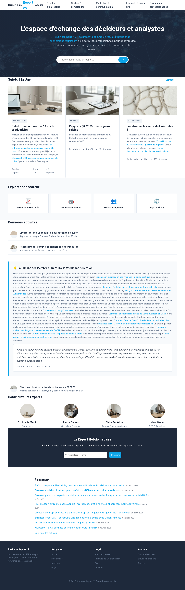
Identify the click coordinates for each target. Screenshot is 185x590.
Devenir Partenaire (147, 558)
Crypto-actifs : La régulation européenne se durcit (49, 232)
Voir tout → (171, 80)
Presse (141, 563)
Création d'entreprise (53, 5)
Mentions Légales (103, 554)
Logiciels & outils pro (135, 5)
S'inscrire (115, 455)
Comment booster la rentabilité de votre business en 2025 (137, 313)
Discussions (57, 558)
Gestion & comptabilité (78, 5)
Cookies (99, 567)
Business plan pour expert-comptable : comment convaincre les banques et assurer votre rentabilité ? (91, 495)
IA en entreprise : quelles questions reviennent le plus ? (33, 148)
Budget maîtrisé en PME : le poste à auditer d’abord (57, 333)
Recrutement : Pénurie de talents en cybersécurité (49, 246)
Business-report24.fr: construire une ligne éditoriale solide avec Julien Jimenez (78, 517)
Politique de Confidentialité (108, 558)
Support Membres (146, 554)
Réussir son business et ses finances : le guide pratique (123, 277)
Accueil (39, 4)
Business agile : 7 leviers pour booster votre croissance (125, 323)
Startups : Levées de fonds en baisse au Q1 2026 (47, 387)
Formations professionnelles (159, 5)
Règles (54, 567)
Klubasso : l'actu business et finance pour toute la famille (130, 287)
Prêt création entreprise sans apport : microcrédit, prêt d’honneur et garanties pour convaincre (87, 503)
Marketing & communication (104, 5)
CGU (97, 563)
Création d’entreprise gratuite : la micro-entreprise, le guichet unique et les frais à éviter (82, 512)
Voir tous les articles (46, 533)
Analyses (55, 563)
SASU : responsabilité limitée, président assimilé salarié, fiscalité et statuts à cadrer (80, 485)
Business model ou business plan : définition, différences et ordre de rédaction (77, 490)
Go (123, 60)
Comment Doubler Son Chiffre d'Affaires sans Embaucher (141, 320)
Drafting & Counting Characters (58, 310)
